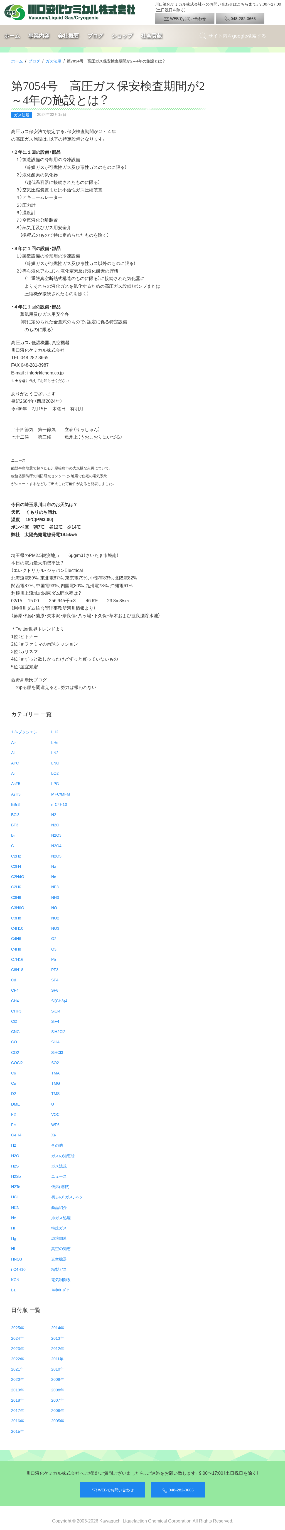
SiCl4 (55, 1011)
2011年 (57, 1358)
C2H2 (16, 856)
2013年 (57, 1338)
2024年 (17, 1338)
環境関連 (59, 1238)
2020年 (17, 1379)
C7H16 (17, 959)
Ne (53, 876)
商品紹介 (59, 1207)
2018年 (17, 1400)
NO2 (55, 918)
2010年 (57, 1369)
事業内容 (39, 35)
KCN (15, 1279)
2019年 (17, 1389)
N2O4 (56, 845)
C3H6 (16, 897)
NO (54, 907)
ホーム (12, 35)
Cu (13, 1083)
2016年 (17, 1420)
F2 (13, 1114)
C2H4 (16, 866)
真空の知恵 (61, 1248)
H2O (15, 1155)
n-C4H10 (59, 804)
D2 (13, 1093)
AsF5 (15, 783)
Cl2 (14, 1021)
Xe (53, 1135)
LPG (55, 783)
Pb (53, 959)
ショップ (122, 35)
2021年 (17, 1369)
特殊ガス (59, 1228)
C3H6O (17, 907)
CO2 (15, 1052)
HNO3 (16, 1259)
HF (13, 1228)
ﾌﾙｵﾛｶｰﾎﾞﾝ (60, 1289)
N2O (55, 825)
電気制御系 (61, 1279)
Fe (13, 1124)
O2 (53, 938)
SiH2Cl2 (58, 1031)
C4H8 (16, 949)
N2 (53, 814)
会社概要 (68, 35)
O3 (53, 949)
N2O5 (56, 856)
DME (15, 1104)
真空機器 (59, 1259)
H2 (13, 1145)
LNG (55, 763)
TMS (55, 1093)
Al (12, 752)
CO (14, 1041)
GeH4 (16, 1135)
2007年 (57, 1400)
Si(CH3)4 (59, 1000)
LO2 (55, 773)
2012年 (57, 1348)
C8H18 (17, 969)
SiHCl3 (57, 1052)
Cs (13, 1073)
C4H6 (16, 938)
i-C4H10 (18, 1269)
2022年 (17, 1358)
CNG (15, 1031)
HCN (15, 1207)
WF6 (55, 1124)
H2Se (16, 1176)
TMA (55, 1073)
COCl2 (17, 1062)
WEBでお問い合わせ (187, 18)
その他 (57, 1145)
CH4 (15, 1000)
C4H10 (17, 928)
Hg (13, 1238)
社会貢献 (151, 35)
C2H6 (16, 886)
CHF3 (16, 1011)
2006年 (57, 1410)
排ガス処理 (61, 1217)
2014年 (57, 1327)
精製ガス (59, 1269)
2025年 (17, 1327)
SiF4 (55, 1021)
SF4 (54, 979)
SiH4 (55, 1041)
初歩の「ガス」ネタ (67, 1196)
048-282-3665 (243, 18)
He (13, 1217)
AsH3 (16, 794)
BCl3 (15, 814)
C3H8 (16, 918)
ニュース (59, 1176)
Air (13, 742)
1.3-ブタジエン (24, 731)
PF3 (54, 969)
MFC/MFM (60, 794)
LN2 (54, 752)
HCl (14, 1196)
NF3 (55, 886)
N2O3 (56, 835)
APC (15, 763)
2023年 (17, 1348)
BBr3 (15, 804)
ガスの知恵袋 (63, 1155)
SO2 (55, 1062)
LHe (54, 742)
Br (13, 835)
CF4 (15, 990)
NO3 (55, 928)
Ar (13, 773)
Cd (13, 979)
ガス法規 (53, 61)
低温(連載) (60, 1186)
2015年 (17, 1431)
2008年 (57, 1389)
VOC (55, 1114)
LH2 (54, 731)
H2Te (15, 1186)
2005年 (57, 1420)
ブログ (95, 35)
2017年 (17, 1410)
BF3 (14, 825)
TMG (55, 1083)
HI (13, 1248)
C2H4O (17, 876)
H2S (15, 1166)
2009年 (57, 1379)
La (13, 1289)
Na (53, 866)
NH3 (55, 897)
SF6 (54, 990)
